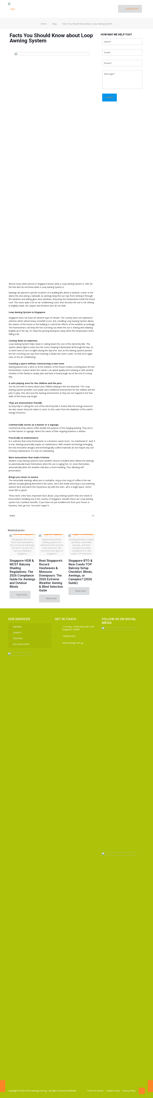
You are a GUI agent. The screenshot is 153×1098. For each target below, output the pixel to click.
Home (44, 23)
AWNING (17, 626)
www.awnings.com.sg (72, 642)
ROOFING (18, 638)
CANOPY (17, 632)
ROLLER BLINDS (21, 644)
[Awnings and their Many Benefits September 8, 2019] (150, 1086)
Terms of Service (95, 1090)
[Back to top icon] (142, 1091)
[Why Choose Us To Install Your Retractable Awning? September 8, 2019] (2, 1086)
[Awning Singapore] (11, 9)
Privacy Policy (129, 1090)
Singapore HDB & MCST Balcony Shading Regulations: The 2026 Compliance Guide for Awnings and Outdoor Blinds (22, 573)
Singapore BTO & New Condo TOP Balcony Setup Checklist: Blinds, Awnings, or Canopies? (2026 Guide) (80, 572)
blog (54, 23)
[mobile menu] (109, 8)
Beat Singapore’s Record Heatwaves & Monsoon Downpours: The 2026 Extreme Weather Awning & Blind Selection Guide (51, 575)
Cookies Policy (113, 1090)
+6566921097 (132, 8)
